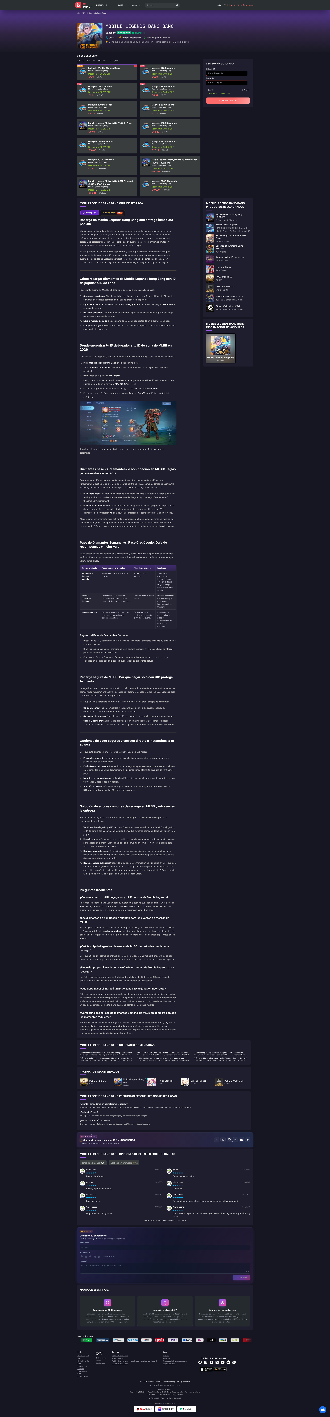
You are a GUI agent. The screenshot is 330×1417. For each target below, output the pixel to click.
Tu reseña (84, 1261)
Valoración (85, 1253)
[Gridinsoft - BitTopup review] (165, 1409)
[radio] (87, 1173)
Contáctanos (100, 1363)
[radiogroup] (91, 1173)
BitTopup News (82, 1376)
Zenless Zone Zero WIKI (82, 1367)
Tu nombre (84, 1243)
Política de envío (118, 1358)
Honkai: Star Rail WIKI (83, 1362)
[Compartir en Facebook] (216, 1139)
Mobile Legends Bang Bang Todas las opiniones (164, 1220)
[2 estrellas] (86, 1257)
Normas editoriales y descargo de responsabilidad (175, 1362)
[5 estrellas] (99, 1257)
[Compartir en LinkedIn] (241, 1139)
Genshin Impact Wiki (83, 1357)
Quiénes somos (101, 1358)
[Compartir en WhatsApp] (229, 1139)
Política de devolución (120, 1356)
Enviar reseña (242, 1277)
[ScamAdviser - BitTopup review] (144, 1409)
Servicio (166, 1356)
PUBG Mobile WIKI (82, 1372)
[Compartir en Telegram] (235, 1139)
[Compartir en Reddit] (247, 1139)
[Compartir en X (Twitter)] (223, 1139)
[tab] (89, 212)
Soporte (98, 1360)
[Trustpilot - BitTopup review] (186, 1409)
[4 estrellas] (95, 1257)
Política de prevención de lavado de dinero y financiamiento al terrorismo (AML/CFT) (134, 1362)
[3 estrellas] (90, 1257)
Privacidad (167, 1358)
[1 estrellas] (82, 1257)
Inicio (79, 13)
